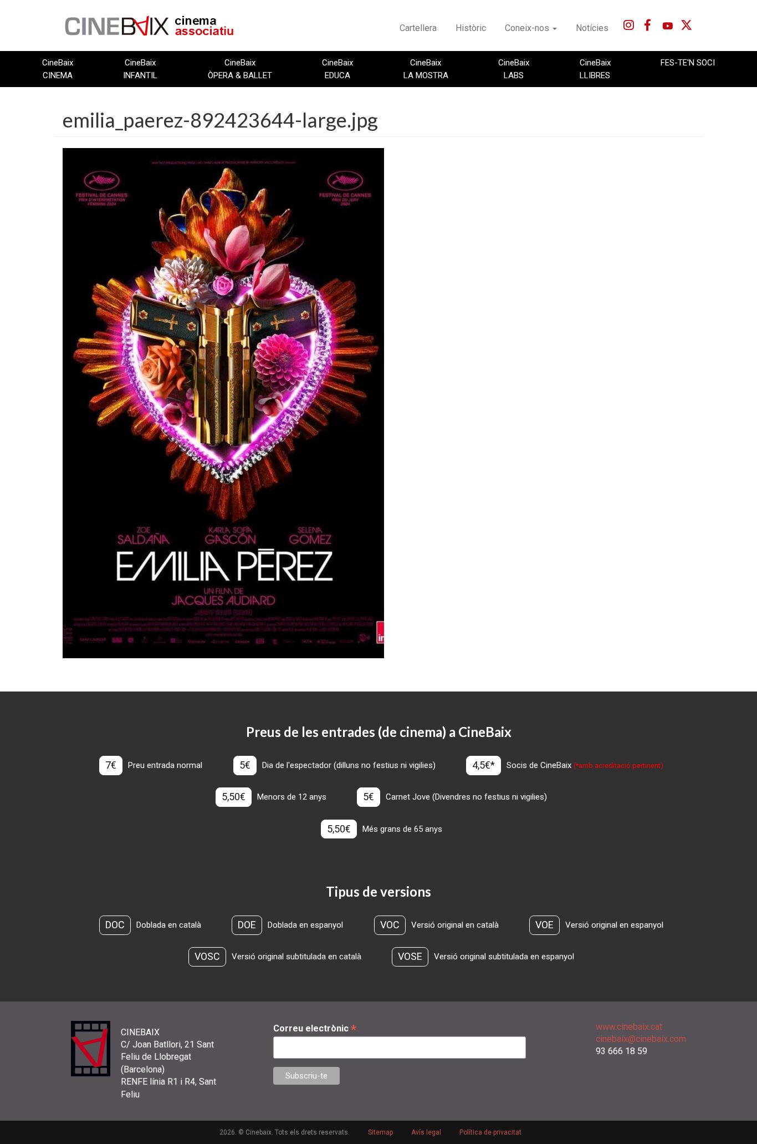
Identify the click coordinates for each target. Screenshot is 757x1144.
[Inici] (155, 25)
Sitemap (380, 1132)
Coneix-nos (528, 28)
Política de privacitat (490, 1132)
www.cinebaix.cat (629, 1026)
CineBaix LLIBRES (595, 69)
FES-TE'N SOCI (688, 63)
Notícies (592, 28)
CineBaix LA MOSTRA (425, 69)
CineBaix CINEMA (57, 69)
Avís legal (426, 1132)
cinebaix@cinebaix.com (641, 1039)
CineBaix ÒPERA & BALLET (240, 69)
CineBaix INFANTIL (140, 69)
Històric (471, 28)
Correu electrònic (314, 1028)
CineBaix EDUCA (337, 69)
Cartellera (418, 28)
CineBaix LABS (513, 69)
